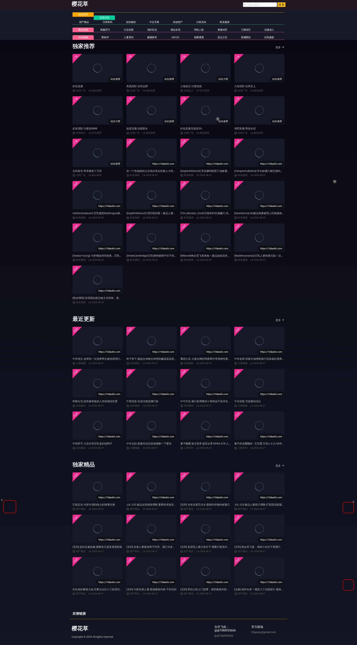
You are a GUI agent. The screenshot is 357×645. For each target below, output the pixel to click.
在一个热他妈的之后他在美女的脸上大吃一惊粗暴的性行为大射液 (164, 170)
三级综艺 (246, 29)
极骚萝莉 (152, 37)
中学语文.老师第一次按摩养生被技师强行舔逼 (99, 358)
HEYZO (175, 37)
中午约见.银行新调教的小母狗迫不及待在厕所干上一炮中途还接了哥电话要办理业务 (228, 401)
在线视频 (83, 37)
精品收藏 (83, 29)
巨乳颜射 (269, 37)
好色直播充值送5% (191, 128)
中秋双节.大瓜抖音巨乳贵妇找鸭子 (92, 443)
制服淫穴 (105, 29)
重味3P (105, 37)
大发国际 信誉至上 (245, 86)
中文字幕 (154, 22)
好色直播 (78, 86)
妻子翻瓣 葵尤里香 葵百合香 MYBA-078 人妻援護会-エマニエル (216, 443)
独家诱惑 (199, 37)
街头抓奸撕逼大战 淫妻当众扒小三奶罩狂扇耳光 (100, 589)
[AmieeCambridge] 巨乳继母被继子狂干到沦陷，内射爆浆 (159, 255)
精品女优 (175, 29)
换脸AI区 (222, 29)
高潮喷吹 (246, 37)
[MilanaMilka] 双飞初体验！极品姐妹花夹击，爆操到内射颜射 (215, 255)
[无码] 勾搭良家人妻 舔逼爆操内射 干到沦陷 (151, 589)
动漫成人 (269, 29)
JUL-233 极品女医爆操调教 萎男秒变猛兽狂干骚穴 (155, 504)
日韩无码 (201, 22)
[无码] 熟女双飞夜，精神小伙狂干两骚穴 (257, 546)
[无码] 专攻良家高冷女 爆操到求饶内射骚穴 (205, 504)
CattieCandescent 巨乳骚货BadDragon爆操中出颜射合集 (105, 213)
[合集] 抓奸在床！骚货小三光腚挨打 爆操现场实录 (263, 589)
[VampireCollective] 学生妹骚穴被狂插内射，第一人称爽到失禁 (270, 170)
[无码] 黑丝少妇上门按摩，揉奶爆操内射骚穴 (206, 589)
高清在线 (104, 17)
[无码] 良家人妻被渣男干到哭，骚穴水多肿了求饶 (154, 546)
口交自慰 (129, 29)
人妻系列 (129, 37)
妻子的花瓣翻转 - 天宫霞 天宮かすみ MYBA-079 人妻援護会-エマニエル (275, 443)
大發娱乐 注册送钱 (191, 86)
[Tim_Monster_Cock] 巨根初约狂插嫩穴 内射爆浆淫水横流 (213, 213)
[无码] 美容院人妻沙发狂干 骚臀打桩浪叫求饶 (206, 546)
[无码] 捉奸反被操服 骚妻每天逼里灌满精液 (97, 546)
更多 (278, 47)
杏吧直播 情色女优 (245, 128)
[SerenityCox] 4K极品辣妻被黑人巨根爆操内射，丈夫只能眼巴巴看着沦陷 (276, 213)
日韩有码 (107, 22)
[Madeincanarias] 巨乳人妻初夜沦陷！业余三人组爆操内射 (268, 255)
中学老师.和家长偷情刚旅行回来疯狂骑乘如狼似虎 (263, 358)
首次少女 (222, 37)
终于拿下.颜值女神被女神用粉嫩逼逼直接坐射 (152, 358)
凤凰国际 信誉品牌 (137, 86)
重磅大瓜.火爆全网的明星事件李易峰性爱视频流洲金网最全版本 (217, 358)
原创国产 (178, 22)
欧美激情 (224, 22)
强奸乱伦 (152, 29)
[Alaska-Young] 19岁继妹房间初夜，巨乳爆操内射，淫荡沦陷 (108, 255)
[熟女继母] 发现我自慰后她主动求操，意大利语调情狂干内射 (107, 297)
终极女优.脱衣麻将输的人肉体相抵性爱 (95, 401)
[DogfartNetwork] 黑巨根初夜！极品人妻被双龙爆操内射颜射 (161, 213)
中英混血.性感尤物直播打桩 (142, 401)
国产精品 (84, 22)
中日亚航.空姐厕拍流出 (247, 401)
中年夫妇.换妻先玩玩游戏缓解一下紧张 (148, 443)
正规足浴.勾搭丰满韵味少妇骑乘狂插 (94, 504)
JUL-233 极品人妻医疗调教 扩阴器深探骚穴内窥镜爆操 (265, 504)
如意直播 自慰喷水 (137, 128)
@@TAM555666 (223, 635)
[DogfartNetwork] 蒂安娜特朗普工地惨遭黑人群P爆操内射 (213, 170)
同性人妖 (199, 29)
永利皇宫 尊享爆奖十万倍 (87, 170)
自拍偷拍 (131, 22)
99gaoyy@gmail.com (263, 632)
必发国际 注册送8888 (85, 128)
